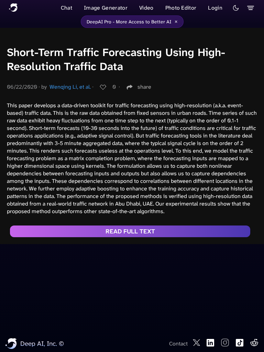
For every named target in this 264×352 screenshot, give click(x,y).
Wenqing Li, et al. (70, 86)
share (144, 86)
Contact (178, 343)
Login (215, 7)
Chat (66, 7)
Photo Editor (181, 7)
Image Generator (106, 7)
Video (146, 7)
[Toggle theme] (235, 7)
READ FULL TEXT (130, 231)
